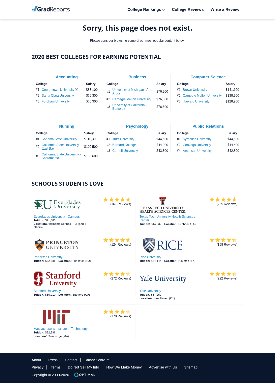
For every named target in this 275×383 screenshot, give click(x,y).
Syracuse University (197, 139)
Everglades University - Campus (57, 216)
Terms (56, 367)
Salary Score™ (97, 360)
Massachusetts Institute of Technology (61, 328)
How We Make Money (124, 367)
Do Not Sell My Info (83, 367)
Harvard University (196, 101)
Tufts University (123, 139)
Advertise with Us (163, 367)
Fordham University (56, 101)
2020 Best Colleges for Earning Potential (96, 56)
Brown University (195, 89)
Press (53, 360)
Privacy (37, 367)
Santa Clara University (58, 95)
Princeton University (48, 257)
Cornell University (125, 150)
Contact (71, 360)
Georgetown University (58, 89)
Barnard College (124, 145)
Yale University (150, 291)
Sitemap (190, 367)
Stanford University (47, 291)
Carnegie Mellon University (131, 99)
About (36, 360)
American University (197, 150)
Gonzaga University (197, 145)
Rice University (150, 257)
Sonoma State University (59, 139)
